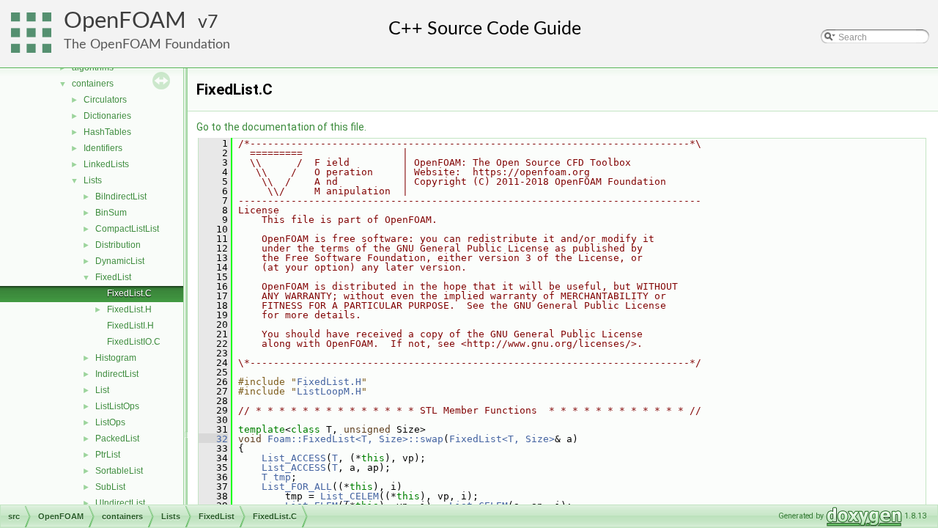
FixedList (113, 277)
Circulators (105, 100)
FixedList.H (129, 309)
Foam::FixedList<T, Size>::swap (355, 438)
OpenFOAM (125, 21)
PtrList (107, 455)
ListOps (110, 422)
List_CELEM (349, 496)
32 (213, 438)
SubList (110, 487)
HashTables (107, 132)
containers (93, 83)
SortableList (119, 471)
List (102, 390)
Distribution (118, 245)
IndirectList (117, 374)
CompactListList (127, 229)
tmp (282, 477)
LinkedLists (106, 164)
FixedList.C (129, 293)
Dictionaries (107, 116)
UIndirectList (120, 503)
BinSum (111, 213)
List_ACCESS (294, 457)
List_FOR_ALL (297, 486)
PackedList (117, 438)
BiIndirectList (121, 196)
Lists (93, 180)
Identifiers (103, 148)
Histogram (115, 358)
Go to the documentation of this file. (281, 127)
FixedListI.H (130, 325)
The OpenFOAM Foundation (147, 44)
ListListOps (117, 406)
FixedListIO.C (133, 342)
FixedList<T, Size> (502, 438)
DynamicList (119, 261)
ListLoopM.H (329, 391)
